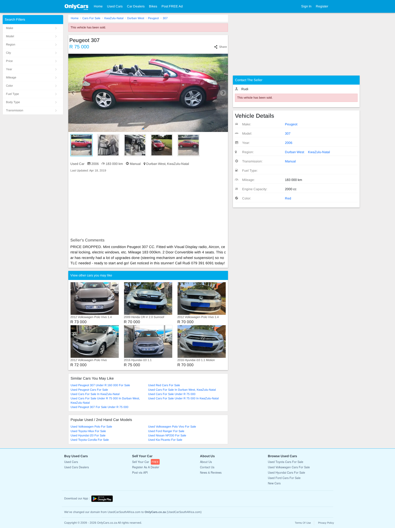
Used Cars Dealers (76, 467)
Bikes (153, 6)
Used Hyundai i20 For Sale (88, 435)
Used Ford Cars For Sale (284, 478)
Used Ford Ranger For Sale (166, 431)
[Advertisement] (148, 205)
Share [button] (223, 46)
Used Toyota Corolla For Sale (90, 439)
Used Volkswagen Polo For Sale (91, 426)
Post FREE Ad (172, 6)
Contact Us (207, 467)
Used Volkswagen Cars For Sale (289, 467)
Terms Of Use (303, 522)
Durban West (135, 18)
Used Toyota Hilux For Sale (88, 431)
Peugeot (153, 18)
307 (165, 18)
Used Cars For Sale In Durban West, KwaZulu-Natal (182, 389)
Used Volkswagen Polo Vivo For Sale (172, 426)
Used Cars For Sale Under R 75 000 (171, 394)
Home (98, 6)
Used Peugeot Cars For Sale (89, 389)
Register (322, 6)
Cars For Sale (91, 18)
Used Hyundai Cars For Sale (286, 472)
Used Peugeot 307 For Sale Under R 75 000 (99, 407)
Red (288, 198)
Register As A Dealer (145, 467)
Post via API (140, 472)
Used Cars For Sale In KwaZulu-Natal (95, 394)
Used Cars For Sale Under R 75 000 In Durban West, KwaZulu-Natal (105, 400)
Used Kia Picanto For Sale (165, 439)
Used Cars (115, 6)
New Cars (274, 483)
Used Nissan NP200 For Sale (167, 435)
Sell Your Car (145, 462)
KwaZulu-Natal (113, 18)
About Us (206, 462)
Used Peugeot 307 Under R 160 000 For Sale (100, 385)
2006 (288, 143)
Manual (290, 161)
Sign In (306, 6)
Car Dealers (136, 6)
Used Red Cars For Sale (164, 385)
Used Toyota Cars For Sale (285, 462)
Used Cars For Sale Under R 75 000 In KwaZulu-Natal (183, 398)
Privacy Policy (326, 522)
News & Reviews (211, 472)
